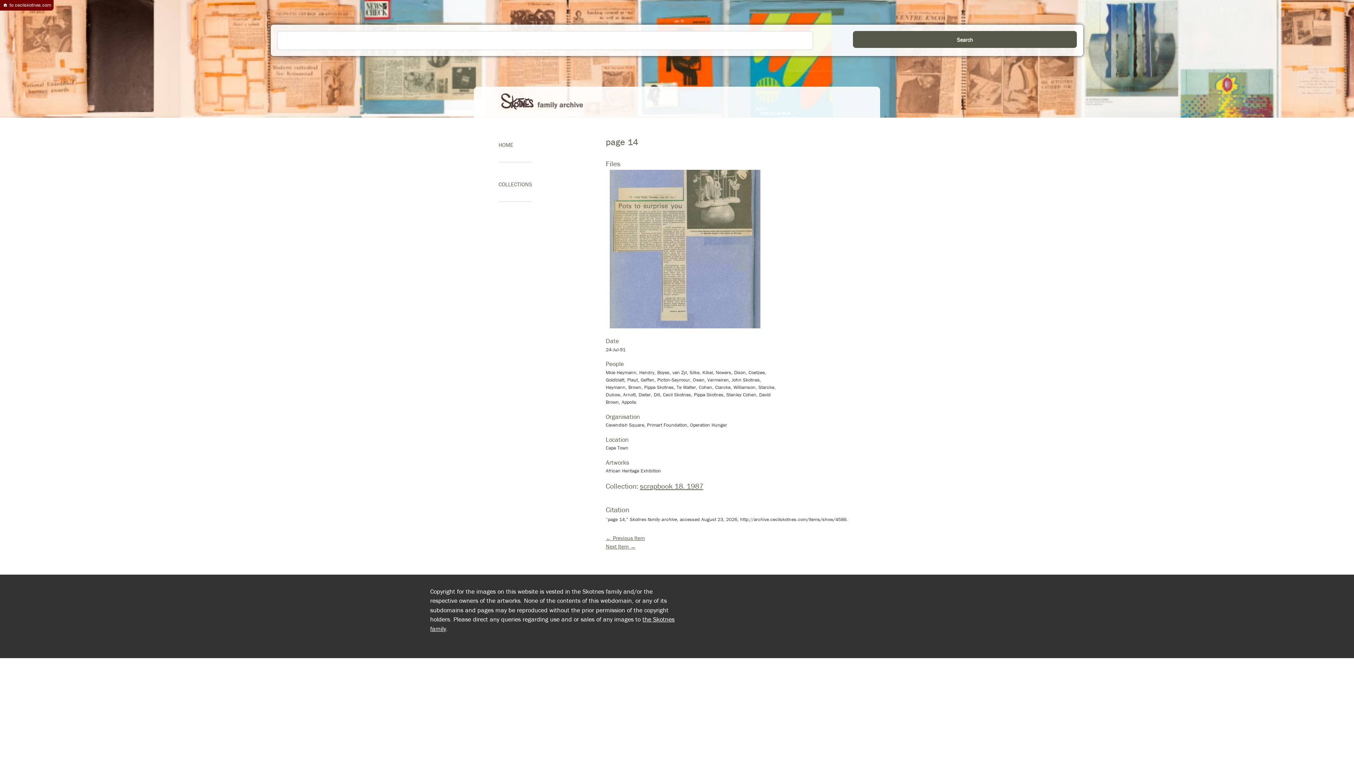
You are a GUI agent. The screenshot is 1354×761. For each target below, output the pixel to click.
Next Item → (621, 546)
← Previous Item (625, 538)
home (506, 144)
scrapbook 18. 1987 (671, 486)
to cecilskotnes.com (29, 5)
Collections (515, 184)
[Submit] (965, 39)
